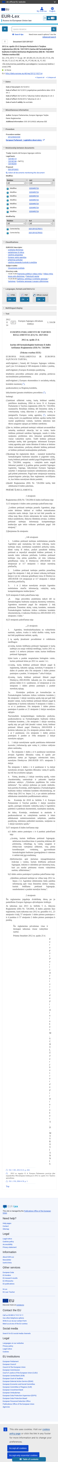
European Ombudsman (11, 1393)
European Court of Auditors (13, 1378)
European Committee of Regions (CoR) (17, 1387)
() (23, 384)
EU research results (10, 1278)
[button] (29, 1459)
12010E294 (12, 164)
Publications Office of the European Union (18, 1404)
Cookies (6, 1352)
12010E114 (12, 159)
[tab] (29, 82)
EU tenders (7, 1275)
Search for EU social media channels (17, 1333)
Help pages (7, 1223)
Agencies (6, 1407)
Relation (10, 180)
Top (7, 1186)
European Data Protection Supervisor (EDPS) (20, 1395)
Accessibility (7, 1244)
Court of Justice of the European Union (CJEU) (20, 1373)
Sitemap (6, 1229)
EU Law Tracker (9, 1292)
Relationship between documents (20, 148)
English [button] (52, 11)
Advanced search (49, 37)
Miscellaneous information (17, 110)
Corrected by (15, 229)
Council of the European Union (14, 1367)
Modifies (13, 188)
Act (30, 180)
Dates (8, 82)
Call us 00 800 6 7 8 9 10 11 (13, 1315)
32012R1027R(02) (35, 233)
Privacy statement (9, 1247)
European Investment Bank (13, 1390)
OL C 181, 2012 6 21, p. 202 (19, 1170)
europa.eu (20, 1305)
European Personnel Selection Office (16, 1401)
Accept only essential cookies (23, 1455)
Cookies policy (8, 1242)
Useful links (7, 1263)
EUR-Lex (10, 16)
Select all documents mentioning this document (25, 173)
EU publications (8, 1284)
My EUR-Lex (42, 11)
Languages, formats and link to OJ (20, 289)
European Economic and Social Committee (19, 1384)
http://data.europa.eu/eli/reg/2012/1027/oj (24, 73)
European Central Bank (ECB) (14, 1376)
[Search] (53, 29)
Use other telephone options (13, 1318)
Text (7, 314)
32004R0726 (34, 188)
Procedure (10, 129)
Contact (6, 1226)
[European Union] (8, 1301)
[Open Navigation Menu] (5, 29)
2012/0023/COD (14, 137)
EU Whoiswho (8, 1281)
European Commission (11, 1370)
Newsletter (7, 1260)
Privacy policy (8, 1346)
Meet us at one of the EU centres (15, 1324)
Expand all (40, 77)
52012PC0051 (13, 169)
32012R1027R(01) (35, 229)
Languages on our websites (13, 1343)
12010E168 (12, 161)
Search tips (18, 34)
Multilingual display (14, 308)
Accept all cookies (18, 1448)
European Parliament (10, 1361)
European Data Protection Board (15, 1398)
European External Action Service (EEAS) (18, 1381)
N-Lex (5, 1289)
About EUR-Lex (8, 1257)
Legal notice (7, 1239)
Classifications (12, 242)
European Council (9, 1364)
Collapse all (51, 77)
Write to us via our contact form (15, 1321)
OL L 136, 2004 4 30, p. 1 (18, 1181)
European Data (8, 1272)
